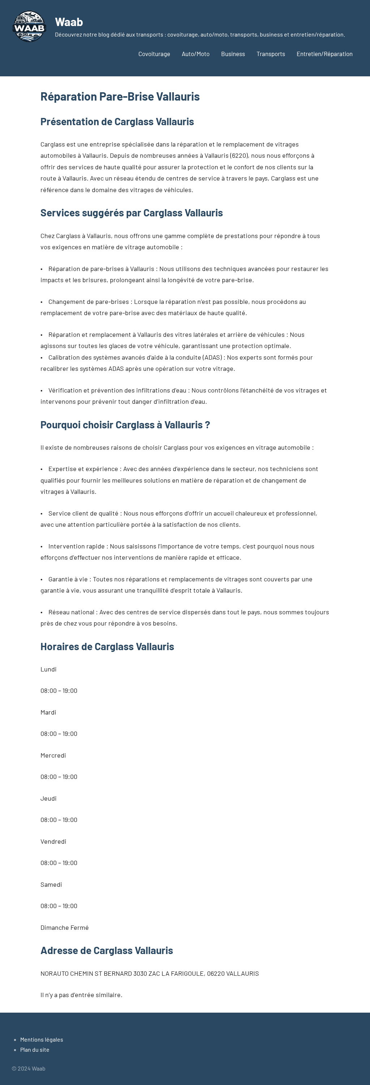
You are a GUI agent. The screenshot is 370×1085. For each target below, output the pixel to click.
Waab (69, 21)
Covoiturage (154, 53)
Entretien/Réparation (325, 53)
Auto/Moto (196, 53)
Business (233, 53)
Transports (271, 53)
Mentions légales (41, 1039)
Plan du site (35, 1049)
